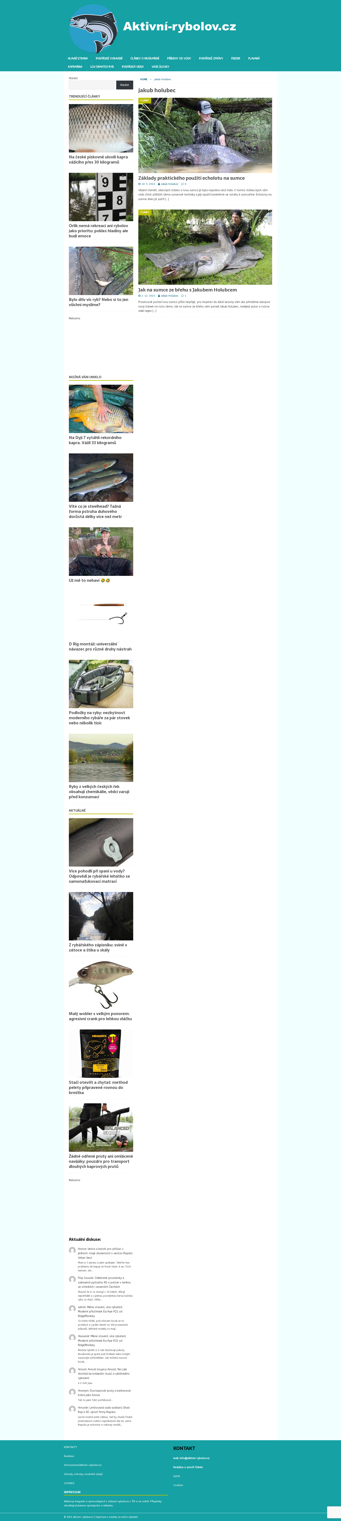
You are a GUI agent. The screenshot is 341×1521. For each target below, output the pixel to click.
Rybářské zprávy (211, 58)
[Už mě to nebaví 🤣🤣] (101, 551)
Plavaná (254, 58)
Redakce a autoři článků (188, 1467)
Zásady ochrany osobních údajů (83, 1474)
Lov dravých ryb (102, 67)
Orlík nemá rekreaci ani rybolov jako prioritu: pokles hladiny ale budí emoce (98, 231)
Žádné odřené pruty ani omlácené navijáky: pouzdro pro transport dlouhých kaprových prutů (101, 1161)
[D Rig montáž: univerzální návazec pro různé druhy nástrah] (101, 615)
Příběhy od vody (179, 58)
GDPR (176, 1476)
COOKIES (69, 1483)
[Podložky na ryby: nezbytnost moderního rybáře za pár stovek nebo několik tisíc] (101, 684)
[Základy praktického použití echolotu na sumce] (205, 135)
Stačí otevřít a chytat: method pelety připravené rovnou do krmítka (98, 1087)
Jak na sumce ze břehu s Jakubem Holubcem (187, 290)
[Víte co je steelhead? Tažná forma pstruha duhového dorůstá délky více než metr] (101, 477)
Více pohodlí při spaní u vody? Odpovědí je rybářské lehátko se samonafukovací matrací (99, 876)
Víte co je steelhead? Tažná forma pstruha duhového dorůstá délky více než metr (95, 511)
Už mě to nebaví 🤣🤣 (89, 580)
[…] (167, 199)
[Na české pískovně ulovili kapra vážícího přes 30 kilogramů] (101, 128)
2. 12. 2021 (148, 295)
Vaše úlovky (160, 67)
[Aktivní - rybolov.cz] (153, 52)
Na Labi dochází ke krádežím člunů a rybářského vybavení (104, 1374)
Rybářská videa (133, 67)
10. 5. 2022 (148, 183)
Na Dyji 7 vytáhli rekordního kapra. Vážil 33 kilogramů (95, 440)
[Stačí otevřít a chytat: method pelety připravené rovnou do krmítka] (101, 1053)
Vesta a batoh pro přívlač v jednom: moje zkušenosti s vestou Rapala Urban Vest (105, 1253)
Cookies (178, 1485)
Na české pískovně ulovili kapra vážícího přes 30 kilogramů (98, 159)
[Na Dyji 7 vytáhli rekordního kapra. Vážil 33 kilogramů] (101, 409)
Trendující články (84, 96)
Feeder (235, 58)
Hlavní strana (78, 58)
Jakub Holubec (169, 183)
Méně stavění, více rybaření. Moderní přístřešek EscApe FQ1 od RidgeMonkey (100, 1312)
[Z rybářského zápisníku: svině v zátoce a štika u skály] (101, 916)
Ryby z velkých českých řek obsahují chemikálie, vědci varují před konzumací (99, 791)
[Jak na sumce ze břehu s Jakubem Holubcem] (205, 247)
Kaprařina (75, 67)
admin (82, 1307)
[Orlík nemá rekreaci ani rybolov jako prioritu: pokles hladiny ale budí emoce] (101, 197)
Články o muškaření (144, 58)
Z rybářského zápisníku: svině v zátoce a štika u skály (98, 947)
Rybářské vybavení (109, 58)
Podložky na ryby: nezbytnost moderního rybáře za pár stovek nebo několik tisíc (99, 718)
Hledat (73, 78)
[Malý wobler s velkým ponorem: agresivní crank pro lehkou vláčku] (101, 985)
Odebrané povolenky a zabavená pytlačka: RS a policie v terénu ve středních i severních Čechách (104, 1282)
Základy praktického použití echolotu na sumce (191, 178)
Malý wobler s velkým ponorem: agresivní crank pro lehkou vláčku (100, 1016)
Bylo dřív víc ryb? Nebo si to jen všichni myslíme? (98, 302)
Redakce (69, 1456)
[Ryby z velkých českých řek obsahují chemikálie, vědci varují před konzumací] (101, 758)
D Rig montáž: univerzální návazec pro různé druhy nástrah (100, 646)
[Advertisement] (101, 345)
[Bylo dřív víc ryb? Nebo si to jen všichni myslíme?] (101, 271)
